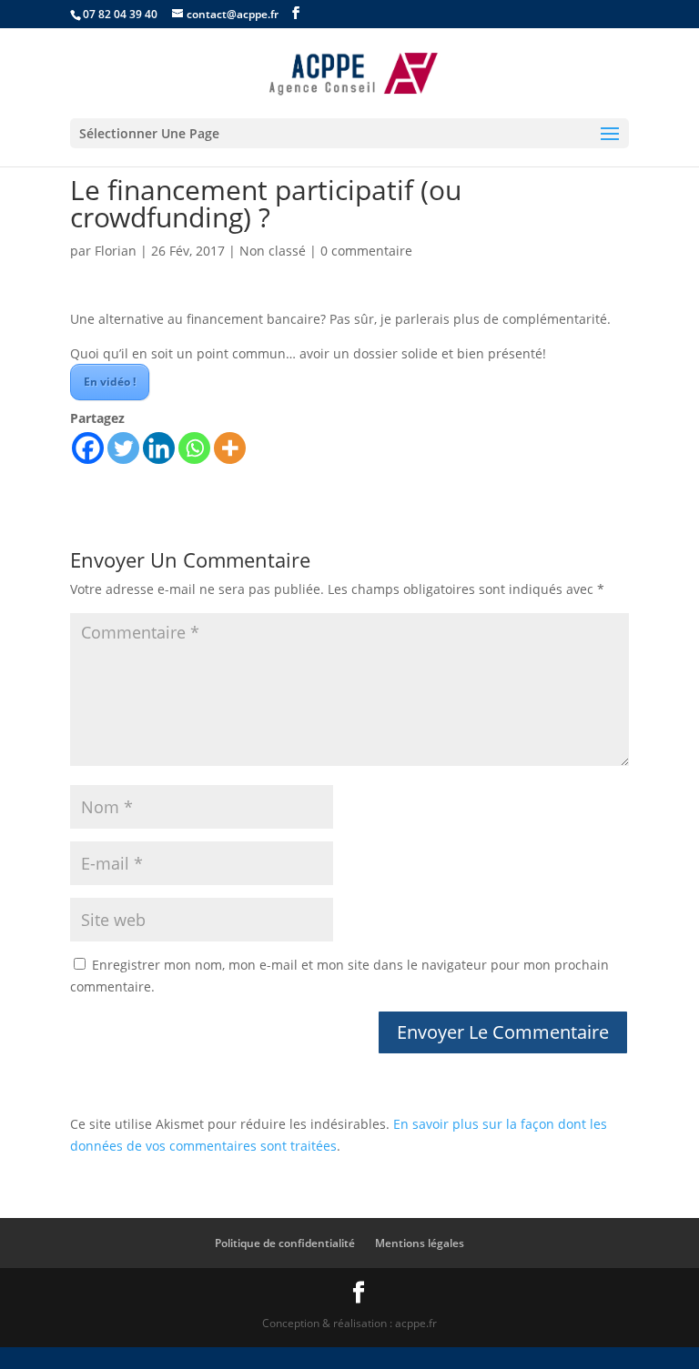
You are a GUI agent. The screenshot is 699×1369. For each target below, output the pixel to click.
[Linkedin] (159, 448)
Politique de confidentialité (285, 1243)
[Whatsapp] (194, 448)
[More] (230, 448)
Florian (116, 250)
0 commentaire (366, 250)
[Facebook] (88, 448)
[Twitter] (123, 448)
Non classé (272, 250)
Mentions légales (419, 1243)
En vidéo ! (110, 381)
